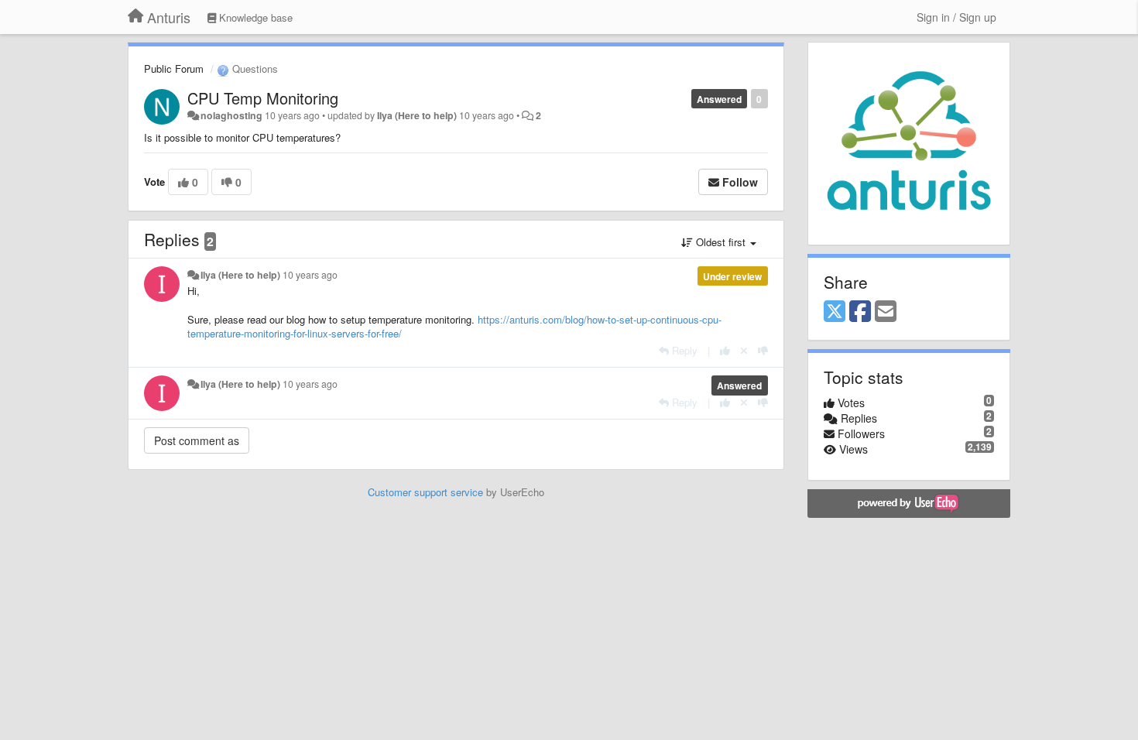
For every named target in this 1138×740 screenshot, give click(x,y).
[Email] (885, 312)
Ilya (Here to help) (417, 115)
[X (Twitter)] (834, 312)
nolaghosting (231, 115)
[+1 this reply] (725, 350)
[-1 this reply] (763, 350)
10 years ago (310, 275)
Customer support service (425, 492)
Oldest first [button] (721, 242)
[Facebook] (860, 312)
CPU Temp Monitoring (262, 98)
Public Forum (174, 68)
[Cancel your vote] (744, 350)
